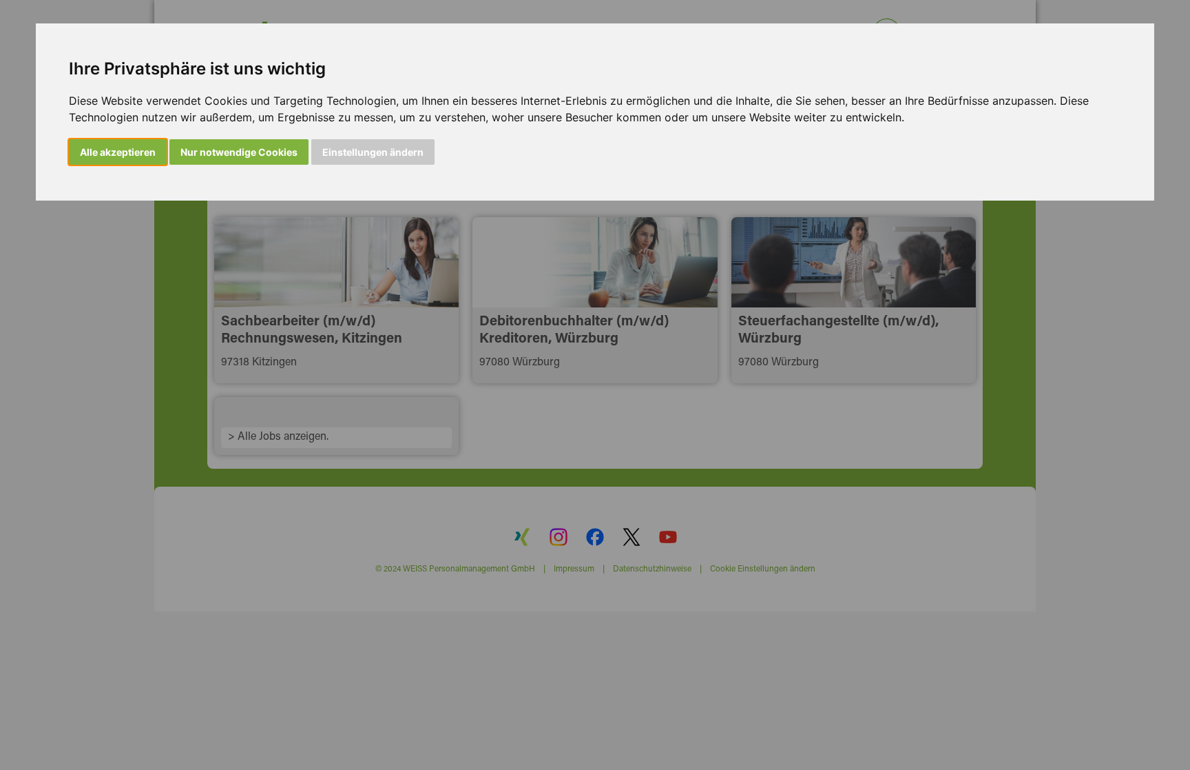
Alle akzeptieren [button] (118, 152)
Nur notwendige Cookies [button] (239, 152)
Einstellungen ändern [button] (373, 152)
